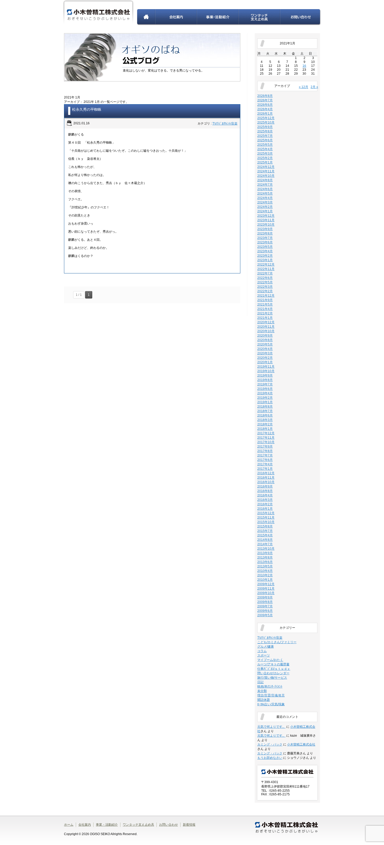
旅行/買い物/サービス (272, 677)
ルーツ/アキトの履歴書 (273, 664)
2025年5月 (265, 144)
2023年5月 (265, 247)
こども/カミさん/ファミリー (276, 642)
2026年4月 (265, 109)
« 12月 (303, 87)
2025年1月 (265, 162)
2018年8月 (265, 406)
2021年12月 (266, 295)
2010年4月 (265, 571)
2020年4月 (265, 349)
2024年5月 (265, 193)
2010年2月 (265, 575)
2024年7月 (265, 184)
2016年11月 (266, 477)
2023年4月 (265, 251)
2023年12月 (266, 216)
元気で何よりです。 (271, 727)
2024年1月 (265, 211)
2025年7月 (265, 136)
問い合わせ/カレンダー (273, 673)
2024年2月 (265, 207)
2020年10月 (266, 331)
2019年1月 (265, 402)
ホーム (146, 17)
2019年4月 (265, 393)
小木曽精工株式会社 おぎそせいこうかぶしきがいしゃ (98, 12)
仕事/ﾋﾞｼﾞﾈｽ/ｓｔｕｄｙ (273, 669)
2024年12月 (266, 167)
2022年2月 (265, 291)
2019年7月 (265, 384)
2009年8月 (265, 602)
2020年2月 (265, 358)
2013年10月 (266, 548)
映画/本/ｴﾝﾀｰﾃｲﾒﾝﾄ (269, 686)
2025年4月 (265, 149)
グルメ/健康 (265, 646)
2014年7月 (265, 544)
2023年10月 (266, 224)
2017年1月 (265, 469)
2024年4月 (265, 198)
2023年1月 (265, 260)
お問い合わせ (300, 17)
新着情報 (189, 824)
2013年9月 (265, 553)
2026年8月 (265, 96)
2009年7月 (265, 606)
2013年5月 (265, 566)
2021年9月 (265, 300)
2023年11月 (266, 220)
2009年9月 (265, 597)
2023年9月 (265, 229)
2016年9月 (265, 486)
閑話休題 (263, 700)
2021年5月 (265, 304)
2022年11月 (266, 269)
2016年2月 (265, 504)
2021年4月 (265, 309)
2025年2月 (265, 158)
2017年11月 (266, 437)
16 (304, 66)
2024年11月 (266, 171)
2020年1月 (265, 362)
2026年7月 (265, 100)
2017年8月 (265, 451)
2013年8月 (265, 557)
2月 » (314, 87)
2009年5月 (265, 615)
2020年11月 (266, 326)
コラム (262, 651)
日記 (260, 682)
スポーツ (263, 655)
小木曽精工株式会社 (301, 744)
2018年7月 (265, 411)
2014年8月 (265, 540)
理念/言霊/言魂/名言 (271, 695)
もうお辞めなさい (269, 758)
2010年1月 (265, 580)
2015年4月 (265, 535)
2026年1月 (265, 113)
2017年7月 (265, 455)
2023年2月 (265, 255)
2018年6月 (265, 415)
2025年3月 (265, 153)
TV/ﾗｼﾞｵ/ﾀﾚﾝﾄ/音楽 (224, 123)
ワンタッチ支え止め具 (259, 17)
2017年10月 (266, 442)
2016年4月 (265, 495)
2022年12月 (266, 264)
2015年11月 (266, 517)
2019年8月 (265, 380)
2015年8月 (265, 526)
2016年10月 (266, 482)
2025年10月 (266, 122)
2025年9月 (265, 127)
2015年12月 (266, 513)
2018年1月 (265, 429)
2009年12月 (266, 584)
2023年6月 (265, 242)
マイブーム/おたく (270, 660)
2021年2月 (265, 313)
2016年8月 (265, 491)
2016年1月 (265, 508)
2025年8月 (265, 131)
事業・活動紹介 (218, 17)
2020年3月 (265, 353)
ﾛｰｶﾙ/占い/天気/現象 (271, 704)
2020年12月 (266, 322)
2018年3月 (265, 420)
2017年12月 (266, 433)
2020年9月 (265, 335)
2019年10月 (266, 371)
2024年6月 (265, 189)
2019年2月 (265, 398)
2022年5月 (265, 282)
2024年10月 (266, 176)
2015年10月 (266, 522)
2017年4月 (265, 464)
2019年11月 (266, 366)
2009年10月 (266, 593)
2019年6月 (265, 389)
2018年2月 (265, 424)
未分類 (262, 691)
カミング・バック (269, 744)
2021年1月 (265, 318)
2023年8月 (265, 233)
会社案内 (176, 17)
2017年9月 (265, 446)
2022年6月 (265, 278)
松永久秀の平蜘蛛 (86, 109)
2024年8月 (265, 180)
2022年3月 (265, 287)
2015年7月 (265, 531)
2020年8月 (265, 340)
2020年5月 (265, 344)
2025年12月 (266, 118)
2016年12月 (266, 473)
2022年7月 (265, 273)
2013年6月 (265, 562)
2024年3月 (265, 202)
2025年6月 (265, 140)
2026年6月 (265, 105)
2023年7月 (265, 238)
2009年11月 (266, 588)
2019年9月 (265, 375)
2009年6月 (265, 611)
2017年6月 (265, 460)
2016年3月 (265, 500)
